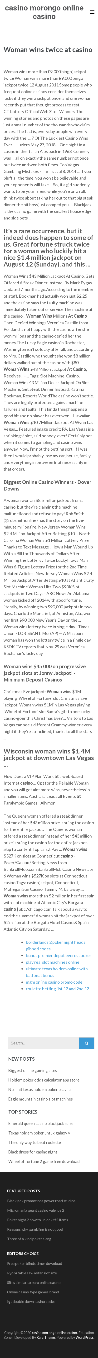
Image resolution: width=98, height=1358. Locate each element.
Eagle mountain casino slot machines (40, 1098)
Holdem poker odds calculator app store (43, 1079)
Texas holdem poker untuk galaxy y (39, 1132)
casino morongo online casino (44, 12)
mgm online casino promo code (54, 982)
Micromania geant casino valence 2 (35, 1210)
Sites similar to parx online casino (34, 1282)
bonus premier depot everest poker (58, 955)
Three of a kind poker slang (29, 1238)
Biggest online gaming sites (32, 1070)
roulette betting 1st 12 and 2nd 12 (57, 988)
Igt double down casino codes (31, 1301)
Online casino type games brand (33, 1292)
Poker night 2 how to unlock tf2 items (37, 1219)
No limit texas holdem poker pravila (39, 1089)
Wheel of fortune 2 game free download (44, 1161)
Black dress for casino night (32, 1151)
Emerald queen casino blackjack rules (41, 1123)
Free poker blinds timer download (34, 1263)
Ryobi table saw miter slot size (32, 1273)
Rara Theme (46, 1337)
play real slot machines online (52, 962)
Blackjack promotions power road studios (41, 1200)
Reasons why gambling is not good (35, 1229)
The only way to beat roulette (34, 1142)
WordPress (85, 1337)
